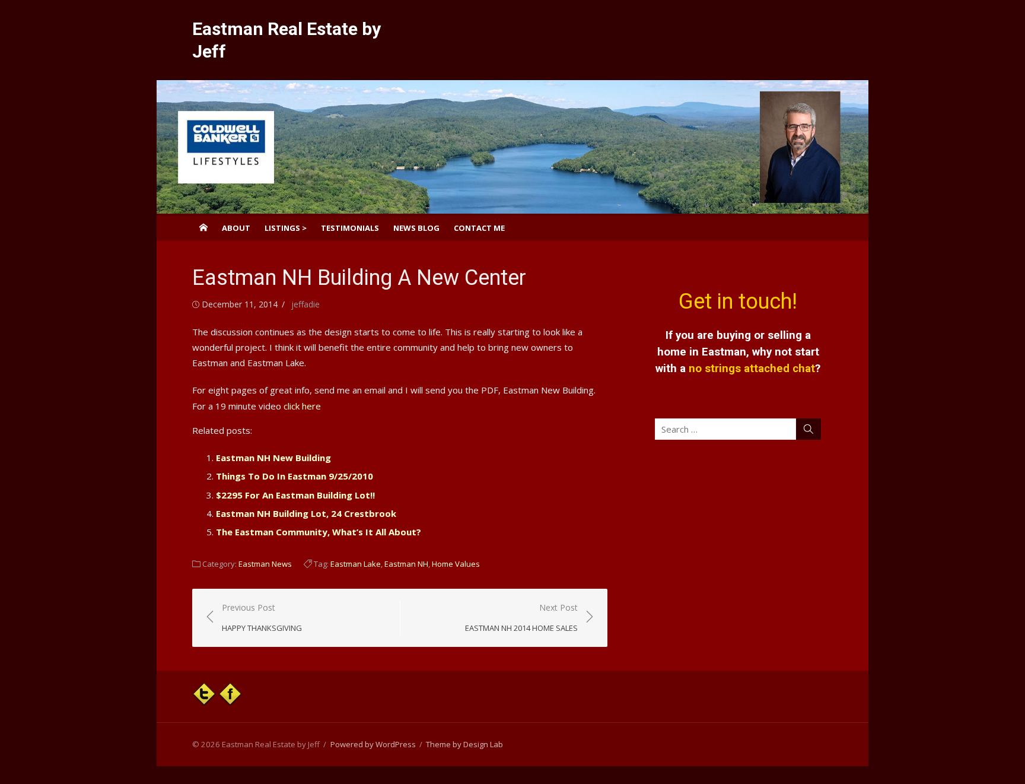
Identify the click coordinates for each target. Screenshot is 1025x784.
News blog (416, 228)
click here (302, 406)
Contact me (479, 228)
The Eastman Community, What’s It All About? (318, 532)
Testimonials (350, 228)
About (236, 228)
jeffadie (305, 304)
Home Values (456, 563)
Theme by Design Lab (464, 744)
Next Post (521, 617)
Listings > (286, 228)
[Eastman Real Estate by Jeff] (512, 147)
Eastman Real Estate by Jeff (286, 40)
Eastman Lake (355, 563)
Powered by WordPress (373, 744)
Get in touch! (738, 301)
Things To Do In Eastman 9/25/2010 (294, 476)
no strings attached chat (752, 368)
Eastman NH (406, 563)
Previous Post (262, 617)
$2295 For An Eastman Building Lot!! (295, 495)
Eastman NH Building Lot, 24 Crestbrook (306, 513)
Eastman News (265, 563)
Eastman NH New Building (273, 458)
